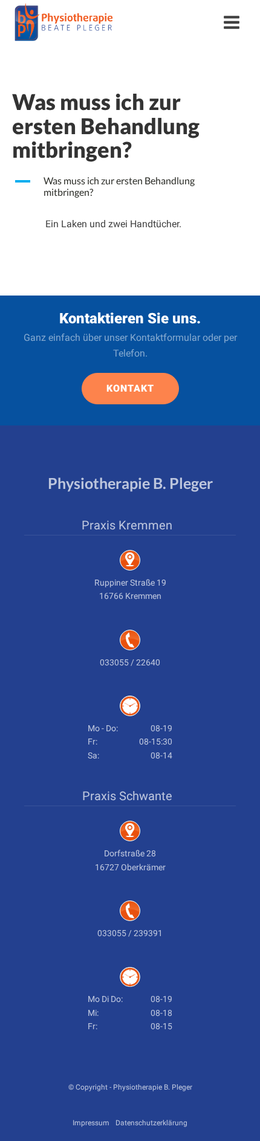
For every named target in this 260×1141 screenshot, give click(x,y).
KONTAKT (130, 388)
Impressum (91, 1123)
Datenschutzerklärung (151, 1123)
